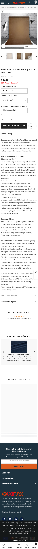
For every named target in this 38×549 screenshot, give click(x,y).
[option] (19, 31)
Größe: (9, 96)
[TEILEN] (35, 126)
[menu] (2, 2)
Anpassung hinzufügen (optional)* (14, 106)
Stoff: (8, 86)
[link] (19, 352)
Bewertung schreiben (19, 324)
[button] (31, 46)
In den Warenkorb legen (14, 126)
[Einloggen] (30, 2)
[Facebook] (4, 519)
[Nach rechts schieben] (34, 351)
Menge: (3, 115)
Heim (2, 7)
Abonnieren (19, 466)
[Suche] (7, 2)
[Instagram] (10, 519)
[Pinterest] (16, 519)
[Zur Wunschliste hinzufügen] (31, 126)
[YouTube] (22, 519)
